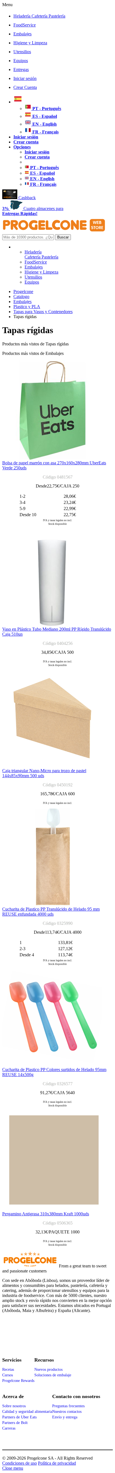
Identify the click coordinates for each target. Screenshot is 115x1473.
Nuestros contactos (67, 1411)
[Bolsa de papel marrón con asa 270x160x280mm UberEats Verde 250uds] (52, 459)
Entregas (21, 69)
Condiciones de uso (19, 1463)
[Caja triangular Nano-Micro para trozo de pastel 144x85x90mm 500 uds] (52, 766)
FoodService (24, 25)
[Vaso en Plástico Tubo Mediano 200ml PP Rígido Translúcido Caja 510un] (52, 625)
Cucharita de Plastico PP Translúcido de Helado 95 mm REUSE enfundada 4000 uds (51, 911)
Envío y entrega (64, 1417)
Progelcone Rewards (18, 1381)
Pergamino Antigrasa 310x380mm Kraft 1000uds (45, 1213)
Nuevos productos (48, 1369)
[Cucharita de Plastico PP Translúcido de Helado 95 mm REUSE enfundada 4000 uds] (52, 905)
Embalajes (22, 33)
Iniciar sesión (25, 78)
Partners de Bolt (15, 1423)
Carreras (8, 1428)
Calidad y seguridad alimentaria (27, 1411)
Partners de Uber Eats (19, 1417)
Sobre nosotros (14, 1406)
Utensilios (22, 51)
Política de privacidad (57, 1463)
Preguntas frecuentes (68, 1406)
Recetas (8, 1369)
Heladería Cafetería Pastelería (39, 16)
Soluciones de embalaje (52, 1375)
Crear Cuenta (25, 87)
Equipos (20, 60)
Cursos (7, 1375)
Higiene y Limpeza (30, 42)
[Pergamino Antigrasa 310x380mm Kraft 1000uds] (54, 1210)
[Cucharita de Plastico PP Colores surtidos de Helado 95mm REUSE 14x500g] (52, 1065)
